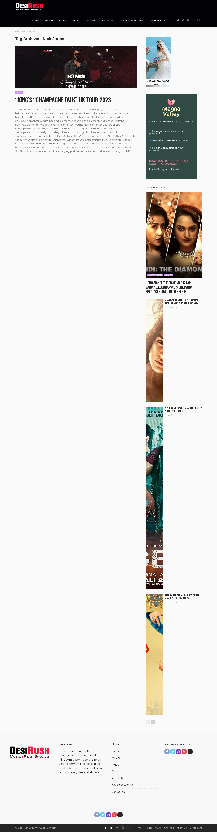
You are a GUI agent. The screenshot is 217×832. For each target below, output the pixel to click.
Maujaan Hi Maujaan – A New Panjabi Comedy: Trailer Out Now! (182, 596)
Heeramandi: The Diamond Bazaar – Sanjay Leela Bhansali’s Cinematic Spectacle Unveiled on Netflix (169, 287)
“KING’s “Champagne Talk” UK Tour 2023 (63, 99)
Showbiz (91, 20)
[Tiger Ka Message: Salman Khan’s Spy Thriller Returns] (154, 498)
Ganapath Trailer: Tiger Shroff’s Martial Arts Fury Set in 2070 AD (181, 302)
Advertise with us (132, 20)
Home (35, 20)
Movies (63, 20)
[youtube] (122, 827)
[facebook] (105, 827)
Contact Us (157, 20)
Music (76, 20)
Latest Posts (155, 275)
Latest (48, 20)
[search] (199, 20)
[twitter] (111, 827)
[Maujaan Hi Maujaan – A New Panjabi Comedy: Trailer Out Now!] (154, 654)
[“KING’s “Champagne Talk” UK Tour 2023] (76, 67)
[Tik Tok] (128, 827)
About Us (108, 20)
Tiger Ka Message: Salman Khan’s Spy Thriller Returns (183, 410)
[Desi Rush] (29, 7)
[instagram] (117, 827)
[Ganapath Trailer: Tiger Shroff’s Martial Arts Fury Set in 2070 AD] (154, 350)
